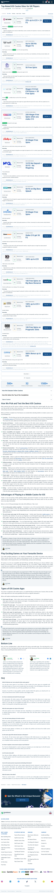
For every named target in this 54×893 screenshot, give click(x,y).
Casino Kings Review (7, 283)
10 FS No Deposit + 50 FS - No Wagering (34, 165)
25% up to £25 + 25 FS (34, 21)
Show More (26, 373)
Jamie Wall (7, 8)
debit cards (5, 471)
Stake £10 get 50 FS (33, 236)
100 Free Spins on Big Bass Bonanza (33, 282)
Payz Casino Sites (18, 861)
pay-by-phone (41, 471)
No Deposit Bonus (32, 839)
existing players (24, 448)
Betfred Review (7, 118)
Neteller (19, 471)
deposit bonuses (12, 451)
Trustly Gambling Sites (19, 848)
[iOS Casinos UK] (50, 812)
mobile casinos (46, 514)
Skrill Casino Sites (18, 843)
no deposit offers (20, 451)
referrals (37, 451)
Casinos (8, 784)
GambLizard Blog (45, 835)
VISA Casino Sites (18, 846)
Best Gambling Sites (6, 836)
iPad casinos (18, 458)
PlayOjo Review (7, 68)
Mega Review (7, 306)
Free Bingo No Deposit (33, 842)
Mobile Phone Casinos (16, 784)
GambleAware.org (9, 34)
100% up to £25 (32, 259)
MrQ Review (7, 166)
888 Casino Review (7, 329)
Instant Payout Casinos (6, 852)
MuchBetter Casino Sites (20, 858)
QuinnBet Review (7, 237)
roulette (20, 460)
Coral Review (7, 355)
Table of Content (6, 399)
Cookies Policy (18, 891)
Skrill (15, 471)
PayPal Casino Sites (19, 837)
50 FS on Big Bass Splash (33, 190)
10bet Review (7, 260)
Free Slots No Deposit (33, 845)
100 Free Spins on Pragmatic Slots (33, 328)
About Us (43, 840)
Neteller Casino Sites (19, 840)
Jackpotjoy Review (7, 214)
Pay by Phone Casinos (19, 835)
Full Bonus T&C (28, 81)
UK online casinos (8, 419)
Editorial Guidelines (45, 848)
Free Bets (30, 863)
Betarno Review (7, 22)
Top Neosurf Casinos (19, 851)
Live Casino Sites (5, 842)
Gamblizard (3, 784)
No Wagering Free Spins (33, 852)
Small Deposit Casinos (6, 854)
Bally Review (7, 142)
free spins (5, 451)
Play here (46, 21)
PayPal (23, 471)
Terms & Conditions (11, 891)
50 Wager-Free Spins (32, 213)
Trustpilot (27, 886)
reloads (26, 451)
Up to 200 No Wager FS (31, 44)
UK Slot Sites (4, 862)
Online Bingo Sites (5, 845)
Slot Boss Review (7, 191)
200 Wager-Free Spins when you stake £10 (32, 116)
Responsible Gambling (46, 854)
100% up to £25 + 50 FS (33, 305)
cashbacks (31, 451)
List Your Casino (45, 851)
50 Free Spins (31, 67)
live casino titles (49, 458)
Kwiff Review (7, 45)
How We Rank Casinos (46, 837)
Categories (28, 378)
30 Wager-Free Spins (32, 141)
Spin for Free (22, 799)
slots (43, 458)
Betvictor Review (7, 92)
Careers (43, 846)
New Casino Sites (5, 839)
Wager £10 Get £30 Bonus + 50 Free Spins (32, 91)
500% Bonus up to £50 (33, 354)
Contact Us (43, 843)
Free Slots (3, 864)
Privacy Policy (3, 891)
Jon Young (29, 8)
